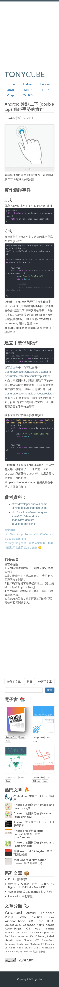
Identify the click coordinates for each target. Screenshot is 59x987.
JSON (31, 936)
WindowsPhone (15, 921)
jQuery (15, 951)
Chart (35, 932)
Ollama (39, 936)
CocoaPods (48, 940)
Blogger (28, 940)
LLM (52, 932)
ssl (25, 932)
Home (10, 84)
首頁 (29, 681)
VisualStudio (47, 947)
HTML (50, 921)
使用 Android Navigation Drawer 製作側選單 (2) (29, 861)
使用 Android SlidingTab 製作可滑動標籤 (32, 853)
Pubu (21, 737)
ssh (30, 951)
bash (14, 936)
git (46, 936)
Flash (40, 921)
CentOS (28, 95)
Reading (49, 929)
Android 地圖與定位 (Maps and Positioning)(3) (33, 806)
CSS (37, 940)
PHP (45, 90)
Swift (7, 936)
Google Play (11, 737)
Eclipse (44, 932)
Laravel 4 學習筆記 (20, 896)
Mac (27, 944)
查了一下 (26, 469)
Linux (51, 917)
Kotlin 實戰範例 (18, 879)
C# (31, 921)
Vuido (8, 951)
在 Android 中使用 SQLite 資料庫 (33, 797)
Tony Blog (14, 543)
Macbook (35, 944)
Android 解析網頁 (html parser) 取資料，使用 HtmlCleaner (28, 834)
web (37, 929)
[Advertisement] (29, 33)
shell (51, 936)
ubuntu (9, 940)
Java (10, 90)
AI (30, 932)
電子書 (41, 951)
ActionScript (13, 929)
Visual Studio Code (28, 947)
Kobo (8, 741)
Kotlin (28, 90)
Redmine (49, 944)
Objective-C (13, 925)
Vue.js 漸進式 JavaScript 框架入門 (30, 892)
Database (10, 944)
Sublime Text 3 (14, 932)
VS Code (10, 947)
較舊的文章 (45, 681)
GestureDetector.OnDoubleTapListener (28, 376)
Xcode (50, 925)
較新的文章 (14, 681)
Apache (23, 936)
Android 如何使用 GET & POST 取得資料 (33, 823)
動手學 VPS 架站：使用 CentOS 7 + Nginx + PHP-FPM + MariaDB (31, 885)
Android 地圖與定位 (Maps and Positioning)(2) (33, 815)
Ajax (18, 940)
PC (42, 944)
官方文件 (12, 367)
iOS (28, 929)
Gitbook (36, 781)
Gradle (19, 944)
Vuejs (11, 95)
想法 (35, 951)
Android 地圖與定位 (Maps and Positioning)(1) (33, 844)
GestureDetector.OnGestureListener (26, 371)
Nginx (40, 925)
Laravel (45, 84)
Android (28, 84)
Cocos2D (29, 925)
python (24, 951)
